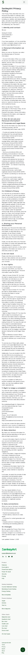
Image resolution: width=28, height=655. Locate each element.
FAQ (3, 578)
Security (4, 574)
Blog (3, 652)
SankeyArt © (6, 642)
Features (4, 565)
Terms (3, 644)
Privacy (3, 646)
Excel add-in (5, 567)
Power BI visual (6, 571)
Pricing (4, 576)
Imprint (3, 648)
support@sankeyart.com (9, 553)
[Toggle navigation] (24, 2)
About (3, 650)
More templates (6, 594)
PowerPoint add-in (7, 569)
